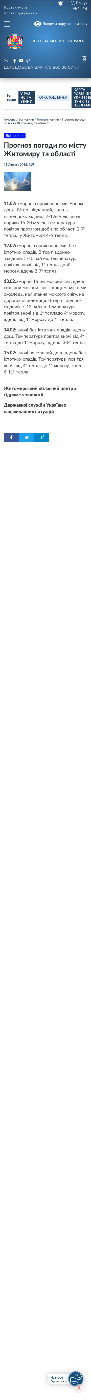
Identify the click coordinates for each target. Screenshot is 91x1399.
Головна (9, 119)
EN (84, 9)
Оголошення (53, 97)
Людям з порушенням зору (64, 23)
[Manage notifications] (79, 1388)
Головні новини (48, 119)
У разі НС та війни (26, 97)
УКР (76, 9)
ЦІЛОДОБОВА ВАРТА (41, 67)
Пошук (81, 3)
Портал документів (20, 13)
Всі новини (26, 119)
